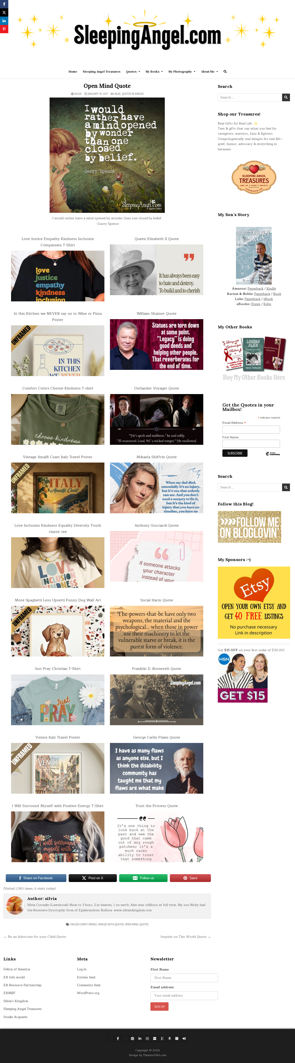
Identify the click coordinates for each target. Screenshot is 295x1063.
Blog (118, 93)
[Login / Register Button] (184, 1039)
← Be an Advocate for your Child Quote (34, 936)
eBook (268, 299)
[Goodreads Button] (177, 1039)
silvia (77, 93)
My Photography (180, 72)
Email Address (234, 423)
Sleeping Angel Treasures (102, 72)
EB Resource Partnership (22, 985)
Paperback (255, 288)
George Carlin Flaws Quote (156, 737)
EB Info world (14, 977)
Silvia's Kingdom (15, 1001)
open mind (131, 924)
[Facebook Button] (118, 1039)
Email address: (162, 987)
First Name (230, 437)
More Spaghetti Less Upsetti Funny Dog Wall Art (58, 600)
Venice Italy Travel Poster (57, 737)
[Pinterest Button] (133, 1039)
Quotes (131, 72)
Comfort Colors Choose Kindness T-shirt (57, 388)
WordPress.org (88, 993)
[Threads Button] (125, 1039)
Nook (277, 294)
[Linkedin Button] (140, 1039)
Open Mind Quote (107, 85)
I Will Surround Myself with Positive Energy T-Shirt (57, 806)
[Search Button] (225, 71)
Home (73, 72)
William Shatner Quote (157, 314)
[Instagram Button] (147, 1039)
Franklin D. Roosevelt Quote (156, 669)
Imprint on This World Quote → (185, 936)
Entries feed (86, 977)
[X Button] (110, 1039)
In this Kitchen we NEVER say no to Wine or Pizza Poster (58, 317)
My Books (152, 72)
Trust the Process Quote (157, 806)
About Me (208, 72)
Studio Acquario (15, 1017)
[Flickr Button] (155, 1039)
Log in (81, 969)
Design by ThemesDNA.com (147, 1055)
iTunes (255, 304)
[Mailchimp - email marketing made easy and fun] (273, 457)
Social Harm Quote (156, 600)
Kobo (267, 304)
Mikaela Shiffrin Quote (156, 457)
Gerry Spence (88, 924)
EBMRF (9, 993)
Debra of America (16, 969)
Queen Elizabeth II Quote (157, 239)
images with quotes (111, 924)
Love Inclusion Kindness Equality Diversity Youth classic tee (58, 529)
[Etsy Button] (162, 1039)
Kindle (271, 288)
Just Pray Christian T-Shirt (58, 669)
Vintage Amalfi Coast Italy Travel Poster (57, 457)
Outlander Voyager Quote (156, 388)
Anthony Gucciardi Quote (157, 526)
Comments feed (88, 985)
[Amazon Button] (169, 1039)
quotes (144, 924)
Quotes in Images (133, 93)
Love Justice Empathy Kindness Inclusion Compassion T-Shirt (58, 242)
